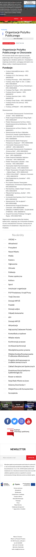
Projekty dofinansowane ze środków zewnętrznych (19, 361)
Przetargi (18, 500)
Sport (10, 284)
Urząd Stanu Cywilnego (18, 494)
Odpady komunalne (16, 313)
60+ (9, 317)
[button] (2, 405)
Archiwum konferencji (17, 346)
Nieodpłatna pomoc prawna (19, 350)
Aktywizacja (13, 325)
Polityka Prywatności (29, 2)
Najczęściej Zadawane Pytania (20, 329)
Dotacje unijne (14, 309)
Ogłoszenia (12, 264)
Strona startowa (18, 488)
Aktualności (12, 243)
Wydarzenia (18, 492)
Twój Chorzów (14, 297)
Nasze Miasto (13, 252)
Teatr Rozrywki (18, 405)
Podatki (11, 305)
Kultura (11, 280)
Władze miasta (14, 338)
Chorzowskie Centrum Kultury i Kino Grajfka (30, 405)
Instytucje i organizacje (8, 43)
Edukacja (11, 272)
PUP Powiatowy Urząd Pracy (19, 293)
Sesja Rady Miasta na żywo (18, 381)
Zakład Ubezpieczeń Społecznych (21, 366)
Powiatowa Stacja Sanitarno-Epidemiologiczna (19, 371)
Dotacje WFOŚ (14, 301)
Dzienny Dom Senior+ (17, 385)
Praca (18, 502)
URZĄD (11, 239)
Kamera (11, 260)
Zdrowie (11, 268)
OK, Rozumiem (29, 6)
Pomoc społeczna (15, 276)
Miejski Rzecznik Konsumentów (20, 389)
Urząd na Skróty (18, 496)
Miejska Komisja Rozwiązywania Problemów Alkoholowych (20, 355)
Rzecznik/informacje (18, 498)
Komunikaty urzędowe (17, 333)
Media (10, 256)
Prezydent (12, 248)
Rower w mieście (15, 377)
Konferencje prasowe (16, 342)
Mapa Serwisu (18, 505)
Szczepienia (12, 393)
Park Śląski (6, 405)
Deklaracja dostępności (18, 507)
